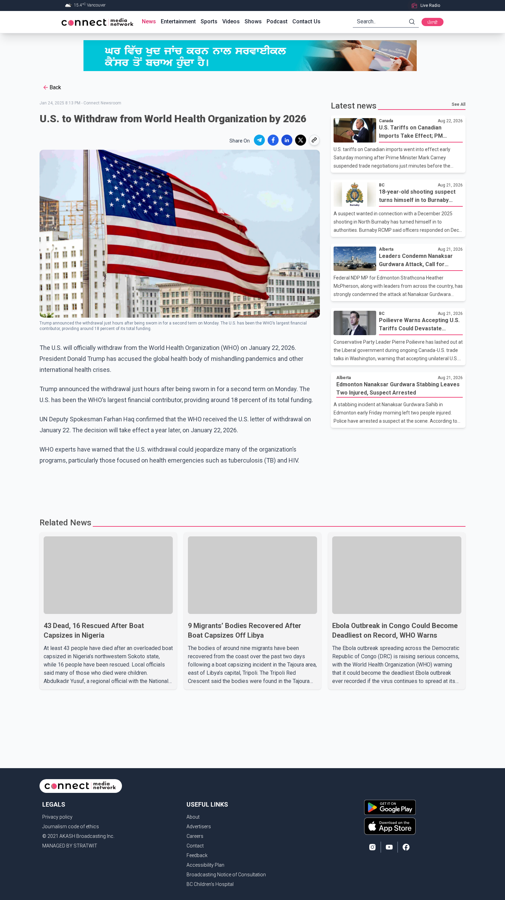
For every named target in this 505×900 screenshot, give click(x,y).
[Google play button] (390, 807)
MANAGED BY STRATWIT (69, 845)
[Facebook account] (406, 847)
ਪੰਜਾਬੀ (432, 22)
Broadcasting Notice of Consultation (226, 874)
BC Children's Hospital (210, 884)
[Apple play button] (390, 826)
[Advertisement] (250, 488)
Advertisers (199, 826)
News (149, 21)
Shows (253, 21)
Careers (195, 836)
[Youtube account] (389, 847)
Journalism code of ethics (70, 826)
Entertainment (178, 21)
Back (55, 87)
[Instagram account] (372, 847)
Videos (231, 21)
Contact (195, 845)
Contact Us (306, 21)
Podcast (277, 21)
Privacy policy (57, 817)
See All (458, 104)
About (193, 817)
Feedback (197, 855)
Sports (209, 21)
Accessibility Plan (205, 865)
